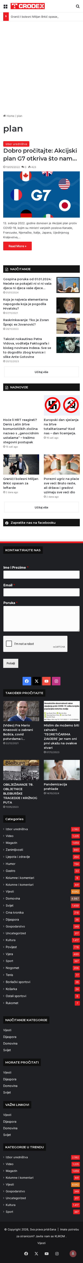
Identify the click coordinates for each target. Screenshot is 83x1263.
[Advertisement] (41, 69)
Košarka (11, 989)
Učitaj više (41, 372)
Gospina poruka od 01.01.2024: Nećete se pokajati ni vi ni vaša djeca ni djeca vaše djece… (27, 283)
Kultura (11, 940)
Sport (9, 961)
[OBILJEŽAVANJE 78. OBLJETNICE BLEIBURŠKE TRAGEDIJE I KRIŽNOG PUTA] (21, 770)
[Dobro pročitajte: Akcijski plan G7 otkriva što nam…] (41, 194)
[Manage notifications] (73, 1253)
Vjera (9, 954)
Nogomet (12, 968)
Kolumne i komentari (20, 878)
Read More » (17, 246)
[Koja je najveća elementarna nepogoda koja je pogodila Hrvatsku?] (68, 305)
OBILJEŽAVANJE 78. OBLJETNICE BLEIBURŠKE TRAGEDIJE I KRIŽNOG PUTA (20, 793)
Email (9, 585)
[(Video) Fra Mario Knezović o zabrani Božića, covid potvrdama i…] (21, 711)
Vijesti (10, 891)
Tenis (9, 975)
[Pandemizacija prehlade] (62, 770)
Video (9, 836)
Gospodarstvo (15, 926)
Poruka (10, 603)
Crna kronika (15, 912)
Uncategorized (16, 933)
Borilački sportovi (18, 982)
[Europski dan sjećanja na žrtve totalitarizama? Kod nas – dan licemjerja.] (62, 405)
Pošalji (11, 663)
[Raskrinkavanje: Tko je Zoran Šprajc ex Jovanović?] (68, 326)
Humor (10, 863)
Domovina (13, 898)
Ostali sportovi (16, 996)
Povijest (11, 947)
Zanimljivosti (14, 849)
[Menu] (5, 8)
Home (10, 116)
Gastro (10, 871)
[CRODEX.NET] (28, 6)
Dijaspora (12, 919)
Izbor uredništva (16, 144)
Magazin (11, 842)
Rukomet (12, 1003)
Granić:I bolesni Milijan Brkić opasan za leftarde (42, 16)
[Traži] (78, 8)
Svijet (9, 905)
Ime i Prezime (16, 567)
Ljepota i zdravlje (18, 856)
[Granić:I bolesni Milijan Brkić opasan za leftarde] (21, 464)
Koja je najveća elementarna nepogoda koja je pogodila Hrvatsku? (25, 304)
